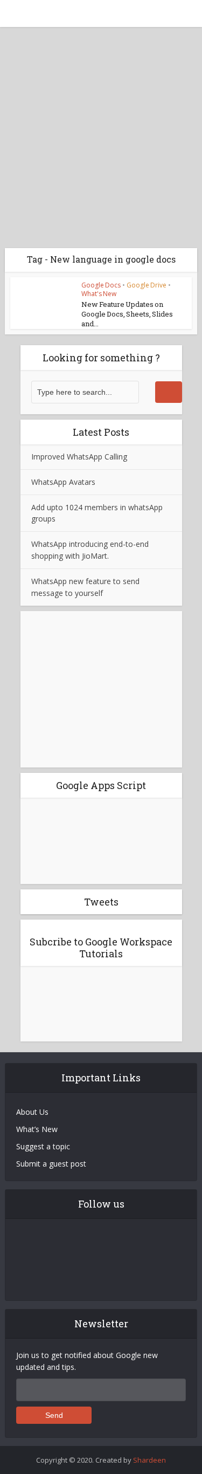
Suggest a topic (43, 1146)
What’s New (37, 1129)
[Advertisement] (101, 133)
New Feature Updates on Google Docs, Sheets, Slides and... (127, 313)
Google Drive (146, 285)
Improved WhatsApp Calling (79, 456)
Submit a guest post (51, 1163)
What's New (98, 293)
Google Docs (101, 285)
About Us (32, 1112)
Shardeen (149, 1460)
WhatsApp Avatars (63, 482)
